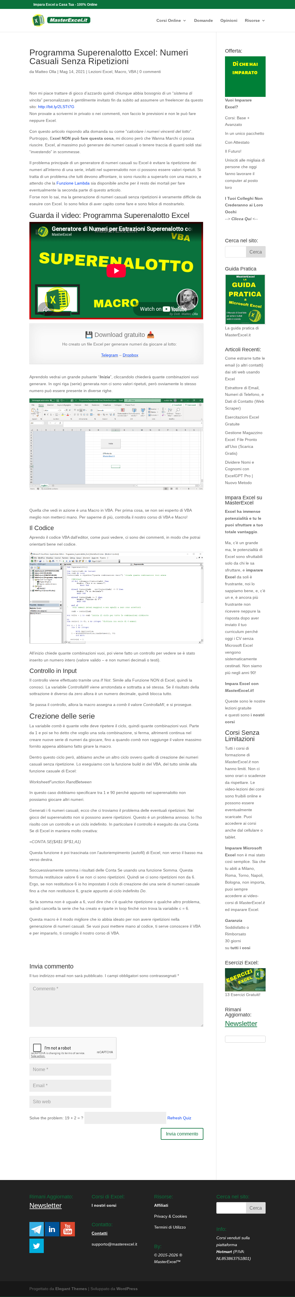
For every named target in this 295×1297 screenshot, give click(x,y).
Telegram (109, 355)
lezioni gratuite (238, 708)
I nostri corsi (104, 1205)
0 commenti (150, 71)
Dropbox (130, 355)
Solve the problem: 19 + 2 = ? (56, 1118)
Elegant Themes (71, 1288)
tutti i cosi (240, 947)
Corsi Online (168, 20)
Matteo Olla (45, 71)
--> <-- (241, 218)
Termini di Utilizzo (170, 1227)
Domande (203, 20)
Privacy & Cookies (170, 1216)
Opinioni (228, 20)
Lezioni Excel (100, 71)
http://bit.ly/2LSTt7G (56, 106)
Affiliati (161, 1205)
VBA (132, 71)
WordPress (127, 1288)
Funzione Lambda (73, 183)
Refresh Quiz (179, 1118)
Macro (120, 71)
